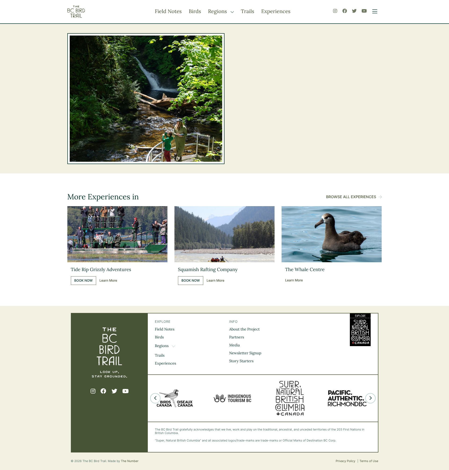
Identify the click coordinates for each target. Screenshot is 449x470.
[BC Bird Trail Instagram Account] (335, 11)
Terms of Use (368, 461)
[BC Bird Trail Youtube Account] (364, 11)
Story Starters (241, 361)
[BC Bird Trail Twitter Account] (354, 11)
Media (234, 345)
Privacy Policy (346, 461)
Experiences (275, 11)
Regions (218, 11)
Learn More (108, 281)
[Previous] (155, 398)
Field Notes (168, 11)
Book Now (83, 281)
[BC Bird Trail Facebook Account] (344, 11)
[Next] (370, 398)
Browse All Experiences (351, 196)
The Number (129, 461)
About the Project (244, 329)
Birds (195, 11)
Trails (247, 11)
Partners (236, 337)
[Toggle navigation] (373, 12)
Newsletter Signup (245, 353)
